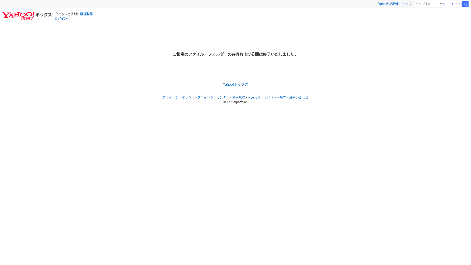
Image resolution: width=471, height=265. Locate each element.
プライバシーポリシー (179, 97)
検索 (465, 4)
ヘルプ (407, 3)
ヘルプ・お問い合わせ (292, 97)
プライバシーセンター (213, 97)
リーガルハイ (451, 4)
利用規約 (238, 97)
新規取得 (86, 13)
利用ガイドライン (261, 97)
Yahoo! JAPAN (388, 3)
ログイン (60, 18)
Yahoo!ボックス (236, 84)
